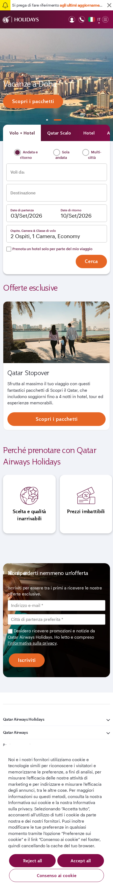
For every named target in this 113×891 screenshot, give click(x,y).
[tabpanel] (56, 84)
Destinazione (23, 193)
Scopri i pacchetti (33, 101)
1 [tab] (47, 120)
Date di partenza (22, 210)
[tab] (22, 133)
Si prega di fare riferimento (58, 5)
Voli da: (17, 172)
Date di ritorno (71, 210)
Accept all (80, 860)
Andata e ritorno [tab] (29, 155)
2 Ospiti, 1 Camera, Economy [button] (45, 236)
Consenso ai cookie (57, 875)
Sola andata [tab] (62, 155)
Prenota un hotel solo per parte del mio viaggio (52, 249)
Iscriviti (27, 660)
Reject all (32, 860)
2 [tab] (57, 120)
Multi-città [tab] (94, 155)
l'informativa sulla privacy (32, 643)
